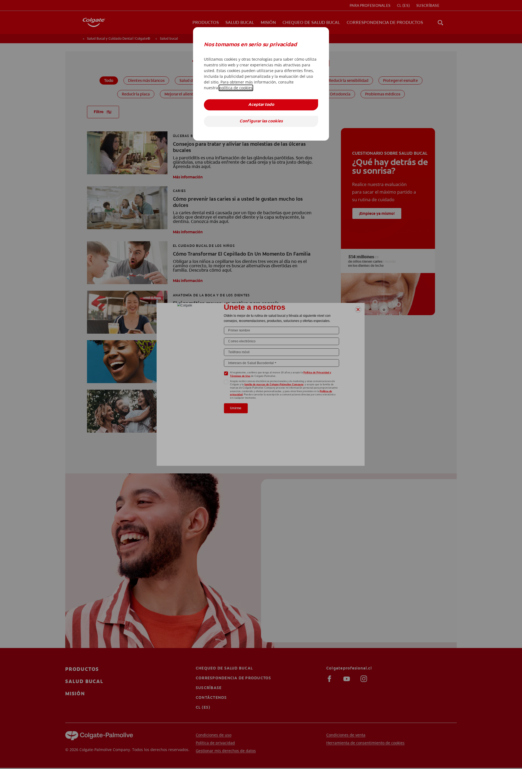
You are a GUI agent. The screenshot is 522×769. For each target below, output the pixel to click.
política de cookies (236, 87)
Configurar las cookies (261, 121)
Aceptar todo (261, 105)
